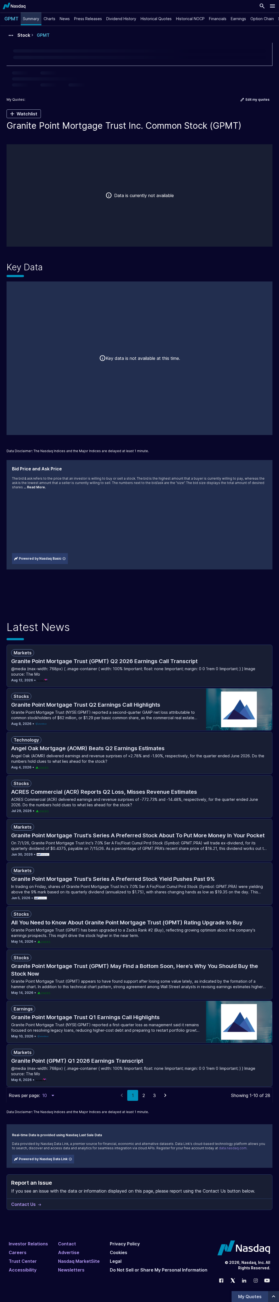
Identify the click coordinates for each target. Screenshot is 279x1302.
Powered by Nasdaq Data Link (43, 1159)
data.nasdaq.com (233, 1148)
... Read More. (35, 487)
